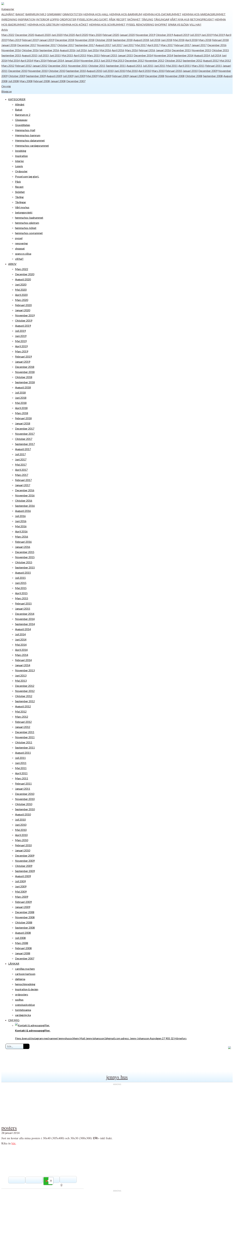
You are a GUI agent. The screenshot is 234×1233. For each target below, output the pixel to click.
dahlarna (20, 979)
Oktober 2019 (164, 34)
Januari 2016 (163, 50)
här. (13, 1143)
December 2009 (208, 70)
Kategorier (7, 9)
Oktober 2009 (16, 76)
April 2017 (153, 45)
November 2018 (84, 40)
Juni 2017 (128, 45)
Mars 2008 (26, 81)
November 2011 (78, 65)
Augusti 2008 (23, 932)
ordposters (21, 994)
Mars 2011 (198, 65)
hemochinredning (25, 984)
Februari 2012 (23, 65)
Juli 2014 (216, 55)
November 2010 (38, 70)
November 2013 (90, 60)
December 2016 (216, 45)
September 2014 (183, 55)
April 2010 (144, 70)
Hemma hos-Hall (96, 14)
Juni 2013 (106, 60)
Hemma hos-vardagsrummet (204, 14)
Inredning (9, 19)
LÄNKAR (13, 963)
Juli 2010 (108, 70)
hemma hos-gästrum (43, 24)
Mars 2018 (204, 40)
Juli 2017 (117, 45)
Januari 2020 (127, 34)
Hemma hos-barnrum (125, 14)
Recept (121, 19)
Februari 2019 (30, 40)
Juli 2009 (68, 76)
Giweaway (54, 14)
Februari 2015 (109, 55)
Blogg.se (6, 91)
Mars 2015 (93, 55)
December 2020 (24, 34)
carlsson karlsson (25, 973)
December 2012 (134, 60)
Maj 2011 (172, 65)
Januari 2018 (8, 45)
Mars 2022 (7, 34)
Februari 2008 (41, 81)
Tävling (147, 19)
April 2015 (80, 55)
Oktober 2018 (103, 40)
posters (9, 1127)
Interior (42, 19)
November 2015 (201, 50)
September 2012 (192, 60)
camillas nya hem (25, 968)
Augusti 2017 (103, 45)
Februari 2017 (182, 45)
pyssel (130, 24)
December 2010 (17, 70)
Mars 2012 (7, 65)
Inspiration (26, 19)
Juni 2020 (57, 34)
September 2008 (213, 76)
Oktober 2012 (173, 60)
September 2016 (49, 50)
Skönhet (134, 19)
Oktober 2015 (220, 50)
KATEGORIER (16, 99)
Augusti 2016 (68, 50)
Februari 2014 (55, 60)
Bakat (20, 14)
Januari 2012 (39, 65)
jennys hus (117, 1076)
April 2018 (191, 40)
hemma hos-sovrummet (107, 24)
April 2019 (21, 346)
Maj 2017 (141, 45)
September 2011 (116, 65)
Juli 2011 (148, 65)
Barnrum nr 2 (35, 14)
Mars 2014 (40, 60)
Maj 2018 (178, 40)
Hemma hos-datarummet (162, 14)
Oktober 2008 (193, 76)
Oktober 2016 (30, 50)
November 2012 (154, 60)
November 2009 (25, 860)
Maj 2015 (67, 55)
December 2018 (64, 40)
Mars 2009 (104, 76)
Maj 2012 (225, 60)
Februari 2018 (220, 40)
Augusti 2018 (141, 40)
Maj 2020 (69, 34)
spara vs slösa (178, 24)
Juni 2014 (20, 639)
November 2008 (174, 76)
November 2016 (11, 50)
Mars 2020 (95, 34)
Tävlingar (161, 19)
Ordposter (68, 19)
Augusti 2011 (134, 65)
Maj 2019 (219, 34)
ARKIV (12, 263)
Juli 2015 (43, 55)
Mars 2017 (167, 45)
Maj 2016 (105, 50)
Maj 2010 (132, 70)
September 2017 (85, 45)
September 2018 (123, 40)
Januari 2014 (72, 60)
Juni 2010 (120, 70)
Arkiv (4, 29)
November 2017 (47, 45)
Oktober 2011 (96, 65)
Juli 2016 (81, 50)
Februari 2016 (147, 50)
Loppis (54, 19)
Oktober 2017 (65, 45)
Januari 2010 (190, 70)
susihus (19, 999)
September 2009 (36, 76)
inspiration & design (26, 989)
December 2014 (143, 55)
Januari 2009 (136, 76)
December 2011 (57, 65)
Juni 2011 (159, 65)
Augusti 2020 (43, 34)
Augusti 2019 (181, 34)
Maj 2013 (118, 60)
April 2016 (118, 50)
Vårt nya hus (179, 19)
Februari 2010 (173, 70)
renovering (145, 24)
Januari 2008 (58, 81)
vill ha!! (195, 24)
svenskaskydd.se (25, 1004)
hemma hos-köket (74, 24)
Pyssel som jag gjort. (92, 19)
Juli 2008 (13, 81)
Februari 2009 (120, 76)
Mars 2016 (131, 50)
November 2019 (145, 34)
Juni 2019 (207, 34)
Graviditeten (72, 14)
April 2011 (184, 65)
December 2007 (75, 81)
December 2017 (26, 45)
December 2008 (154, 76)
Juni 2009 (79, 76)
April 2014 (26, 60)
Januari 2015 (125, 55)
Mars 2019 (14, 40)
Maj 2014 (14, 60)
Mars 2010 (158, 70)
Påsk (112, 19)
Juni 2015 (55, 55)
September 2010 (76, 70)
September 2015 (11, 55)
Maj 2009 (92, 76)
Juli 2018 (155, 40)
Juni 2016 (93, 50)
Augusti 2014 (202, 55)
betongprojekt (202, 19)
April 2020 (82, 34)
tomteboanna (23, 1009)
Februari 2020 (110, 34)
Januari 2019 (46, 40)
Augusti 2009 (54, 76)
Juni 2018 (166, 40)
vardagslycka (23, 1015)
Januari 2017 (199, 45)
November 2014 (163, 55)
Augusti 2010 (94, 70)
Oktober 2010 (56, 70)
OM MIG (13, 1020)
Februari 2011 (213, 65)
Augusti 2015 (30, 55)
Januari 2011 (22, 788)
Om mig (6, 86)
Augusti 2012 (211, 60)
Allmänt (8, 14)
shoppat (161, 24)
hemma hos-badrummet (29, 217)
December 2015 (181, 50)
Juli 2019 (195, 34)
